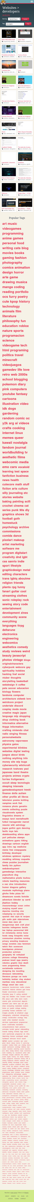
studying (6, 908)
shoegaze (9, 1121)
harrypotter (13, 1092)
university (18, 1097)
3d (27, 514)
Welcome (4, 193)
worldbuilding (13, 452)
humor (5, 887)
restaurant (17, 1058)
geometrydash (20, 1165)
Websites (9, 8)
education (10, 325)
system (19, 812)
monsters (10, 1049)
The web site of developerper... (25, 178)
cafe (12, 999)
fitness (23, 733)
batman (12, 1117)
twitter (28, 1156)
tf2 (14, 954)
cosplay (6, 709)
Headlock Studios (7, 147)
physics (6, 744)
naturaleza (9, 1175)
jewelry (25, 960)
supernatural (13, 1022)
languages (9, 625)
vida (27, 1060)
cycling (22, 1099)
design (7, 272)
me (17, 548)
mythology (17, 890)
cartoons (9, 398)
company (26, 1121)
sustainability (5, 1084)
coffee (21, 684)
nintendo (17, 730)
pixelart (7, 540)
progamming (13, 965)
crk (22, 1121)
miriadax (19, 1163)
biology (6, 691)
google (25, 1150)
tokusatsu (4, 1183)
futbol (5, 821)
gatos (15, 744)
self (26, 1177)
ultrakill (12, 1128)
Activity (6, 15)
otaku (3, 1080)
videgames (4, 1173)
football (7, 518)
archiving (10, 1181)
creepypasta (20, 849)
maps (21, 1051)
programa (26, 1076)
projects (7, 775)
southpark (19, 1036)
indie (21, 561)
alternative (22, 723)
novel (28, 996)
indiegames (16, 927)
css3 (13, 1167)
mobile (13, 1103)
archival (21, 1181)
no (14, 913)
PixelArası (21, 162)
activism (17, 952)
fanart (6, 591)
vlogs (10, 1111)
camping (4, 1126)
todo (19, 1138)
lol (3, 932)
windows (6, 856)
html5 (27, 789)
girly (26, 1003)
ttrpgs (5, 726)
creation (27, 1072)
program (8, 553)
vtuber (6, 677)
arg (11, 423)
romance (6, 806)
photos (7, 660)
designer (14, 1171)
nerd (3, 1034)
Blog (22, 1196)
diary (22, 384)
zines (24, 613)
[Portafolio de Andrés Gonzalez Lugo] (9, 49)
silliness (3, 1171)
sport (6, 565)
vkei (12, 916)
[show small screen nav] (32, 1)
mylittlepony (5, 1113)
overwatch (24, 1154)
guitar (15, 591)
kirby (23, 1064)
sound (22, 1049)
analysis (16, 1066)
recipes (26, 916)
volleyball (20, 954)
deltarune (8, 630)
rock (26, 600)
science (8, 340)
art (4, 223)
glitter (18, 1126)
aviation (19, 1084)
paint (28, 1179)
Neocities (7, 1192)
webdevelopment (10, 868)
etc (26, 493)
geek (22, 1126)
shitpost (14, 1126)
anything (17, 758)
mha (6, 1154)
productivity (14, 1173)
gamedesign (8, 871)
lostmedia (4, 1128)
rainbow (12, 1161)
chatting (24, 1045)
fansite (25, 927)
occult (5, 782)
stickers (19, 989)
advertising (10, 1158)
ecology (20, 1017)
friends (18, 583)
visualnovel (18, 1053)
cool (23, 591)
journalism (23, 862)
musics (20, 1130)
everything (9, 621)
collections (16, 1159)
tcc (13, 1053)
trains (4, 1008)
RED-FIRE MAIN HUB (8, 39)
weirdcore (8, 702)
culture (23, 488)
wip (18, 761)
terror (22, 1070)
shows (19, 514)
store (20, 999)
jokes (25, 1179)
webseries (5, 1076)
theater (4, 992)
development (11, 613)
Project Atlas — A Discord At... (25, 193)
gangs (31, 210)
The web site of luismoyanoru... (9, 101)
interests (18, 786)
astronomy (8, 740)
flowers (16, 691)
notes (18, 1109)
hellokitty (6, 979)
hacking (6, 674)
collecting (15, 809)
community (10, 617)
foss (27, 1103)
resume (6, 824)
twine (15, 1003)
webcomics (10, 642)
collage (14, 957)
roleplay (16, 600)
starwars (5, 1003)
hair (10, 1076)
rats (27, 1078)
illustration (10, 403)
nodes (14, 133)
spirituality (8, 670)
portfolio (22, 291)
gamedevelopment (12, 789)
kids (25, 1117)
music (12, 223)
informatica (8, 723)
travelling (20, 971)
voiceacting (15, 1101)
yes (19, 1045)
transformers (14, 987)
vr (23, 815)
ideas (7, 1051)
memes (8, 437)
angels (9, 1056)
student (27, 979)
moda (15, 709)
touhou (26, 877)
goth (17, 518)
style (17, 916)
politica (17, 1179)
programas (28, 87)
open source (14, 1192)
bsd (22, 1055)
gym (18, 827)
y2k (5, 423)
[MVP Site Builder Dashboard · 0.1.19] (9, 202)
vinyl (29, 1136)
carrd (27, 899)
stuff (26, 484)
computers (18, 389)
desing (28, 1154)
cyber (4, 1020)
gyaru (17, 840)
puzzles (13, 862)
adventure (7, 899)
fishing (23, 1058)
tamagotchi (24, 1163)
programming (7, 41)
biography (9, 1183)
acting (18, 994)
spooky (16, 1161)
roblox (21, 210)
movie (23, 709)
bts (13, 971)
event (26, 1031)
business (22, 476)
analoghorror (6, 1095)
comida (7, 536)
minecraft (9, 359)
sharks (27, 987)
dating (20, 1161)
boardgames (7, 949)
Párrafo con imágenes (8, 86)
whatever (20, 1013)
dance (17, 536)
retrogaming (24, 1015)
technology (31, 195)
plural (21, 1062)
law (3, 930)
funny (21, 587)
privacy (5, 941)
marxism (10, 1152)
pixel (27, 924)
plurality (11, 1013)
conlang (25, 1115)
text (3, 1074)
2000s (22, 374)
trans (5, 578)
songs (5, 943)
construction (12, 1017)
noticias (4, 1138)
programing (6, 72)
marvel (25, 821)
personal (9, 243)
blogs (27, 659)
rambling (14, 1156)
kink (8, 1165)
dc (24, 1034)
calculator (21, 1140)
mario (25, 999)
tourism (20, 1068)
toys (11, 831)
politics (8, 354)
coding (19, 286)
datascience (4, 1181)
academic (22, 1103)
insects (4, 1031)
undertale (7, 705)
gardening (10, 413)
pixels (19, 877)
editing (7, 574)
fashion (21, 257)
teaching (14, 880)
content (14, 1121)
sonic (6, 600)
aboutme (24, 578)
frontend (27, 1171)
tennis (23, 1078)
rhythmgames (23, 1136)
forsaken (4, 1123)
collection (19, 1010)
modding (6, 859)
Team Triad (21, 39)
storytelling (8, 681)
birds (22, 754)
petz (24, 1088)
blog (25, 248)
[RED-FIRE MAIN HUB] (9, 33)
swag (10, 935)
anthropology (17, 1074)
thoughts (16, 677)
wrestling (14, 941)
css (27, 118)
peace (13, 1179)
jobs (27, 102)
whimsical (20, 1150)
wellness (20, 1076)
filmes (23, 965)
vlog (21, 979)
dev (16, 984)
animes (17, 775)
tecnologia (24, 782)
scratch (22, 996)
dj (15, 1013)
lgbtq (13, 578)
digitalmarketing (6, 1078)
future (23, 1148)
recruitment (31, 102)
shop (5, 719)
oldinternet (26, 1130)
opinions (14, 1177)
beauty (7, 655)
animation (22, 267)
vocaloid (23, 467)
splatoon (16, 856)
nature (7, 330)
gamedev (9, 369)
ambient (14, 1076)
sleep (13, 782)
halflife (29, 1177)
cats (17, 248)
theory (29, 1111)
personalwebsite (11, 737)
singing (13, 733)
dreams (17, 815)
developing (20, 1173)
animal (27, 1128)
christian (17, 1072)
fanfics (24, 1107)
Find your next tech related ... (25, 101)
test (17, 471)
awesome (5, 987)
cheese (14, 1165)
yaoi (26, 768)
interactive (21, 871)
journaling (16, 493)
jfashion (6, 902)
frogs (25, 1082)
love (26, 369)
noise (26, 935)
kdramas (16, 1093)
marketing (17, 544)
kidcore (27, 1070)
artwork (26, 1055)
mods (3, 1093)
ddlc (7, 1177)
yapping (24, 1074)
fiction (6, 488)
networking (5, 1090)
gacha (15, 1088)
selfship (16, 1113)
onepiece (19, 1107)
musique (26, 1142)
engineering (10, 638)
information (16, 726)
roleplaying (7, 913)
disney (17, 1134)
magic (15, 712)
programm (4, 1161)
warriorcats (10, 1034)
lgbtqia (4, 1041)
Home (3, 132)
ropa (28, 1047)
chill (27, 1058)
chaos (6, 1132)
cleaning (4, 1062)
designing (6, 971)
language (7, 716)
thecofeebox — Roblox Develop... (25, 208)
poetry (23, 296)
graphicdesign (12, 570)
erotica (10, 1105)
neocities (9, 1130)
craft (22, 924)
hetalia (18, 1092)
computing (10, 1006)
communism (7, 938)
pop (19, 1003)
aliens (21, 834)
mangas (11, 1055)
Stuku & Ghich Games (8, 178)
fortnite (25, 896)
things (5, 984)
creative (6, 712)
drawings (7, 843)
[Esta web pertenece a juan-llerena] (25, 79)
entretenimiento (26, 1169)
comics (8, 267)
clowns (4, 1001)
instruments (4, 1158)
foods (4, 935)
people (4, 1047)
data (10, 922)
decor (12, 1124)
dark (17, 924)
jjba (12, 1099)
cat (26, 505)
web (11, 72)
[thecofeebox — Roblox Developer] (25, 202)
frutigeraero (17, 779)
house (13, 1154)
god (24, 989)
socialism (5, 1045)
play (6, 1115)
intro (9, 846)
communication (19, 1132)
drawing (8, 282)
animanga (5, 1055)
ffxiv (10, 946)
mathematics (8, 877)
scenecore (18, 946)
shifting (23, 1167)
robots (5, 880)
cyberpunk (8, 667)
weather (10, 1041)
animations (7, 840)
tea (7, 996)
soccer (12, 688)
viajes (28, 1146)
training (4, 1142)
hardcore (22, 1060)
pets (4, 688)
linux (19, 432)
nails (16, 1082)
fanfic (5, 831)
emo (5, 466)
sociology (17, 1047)
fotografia (18, 935)
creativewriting (13, 1136)
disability (4, 1152)
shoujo (4, 1130)
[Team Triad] (25, 33)
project (19, 702)
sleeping (7, 786)
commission (24, 1138)
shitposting (5, 1088)
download (19, 1183)
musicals (6, 890)
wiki (13, 824)
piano (27, 890)
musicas (4, 1105)
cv (24, 1093)
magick (25, 1165)
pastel (12, 1008)
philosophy (11, 320)
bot (9, 1124)
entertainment (11, 608)
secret (25, 1181)
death (25, 962)
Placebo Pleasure (7, 116)
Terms (17, 1198)
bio (11, 865)
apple (8, 1136)
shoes (26, 1062)
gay (28, 667)
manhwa (6, 982)
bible (27, 1064)
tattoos (13, 1043)
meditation (9, 1138)
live (9, 1115)
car (20, 976)
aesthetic (9, 457)
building (24, 1097)
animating (14, 1144)
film (18, 311)
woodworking (8, 1179)
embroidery (4, 1156)
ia (14, 1134)
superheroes (26, 1113)
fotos (9, 1154)
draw (4, 1006)
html (16, 56)
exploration (4, 1159)
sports (18, 330)
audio (9, 919)
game (14, 277)
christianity (11, 932)
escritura (12, 1119)
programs (25, 1119)
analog (12, 1051)
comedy (22, 647)
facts (20, 1154)
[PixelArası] (25, 156)
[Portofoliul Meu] (9, 64)
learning (7, 471)
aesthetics (9, 647)
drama (29, 1045)
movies (8, 252)
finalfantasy (10, 1169)
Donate (13, 1196)
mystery (26, 856)
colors (4, 1058)
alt (20, 922)
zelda (3, 1154)
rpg (14, 587)
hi (21, 1043)
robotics (6, 962)
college (17, 1008)
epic (22, 1041)
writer (3, 1103)
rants (24, 1084)
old (23, 1003)
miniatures (23, 1175)
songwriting (16, 1142)
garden (27, 1092)
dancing (26, 827)
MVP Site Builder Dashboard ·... (9, 208)
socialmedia (7, 968)
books (19, 252)
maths (22, 987)
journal (20, 447)
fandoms (7, 695)
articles (18, 1121)
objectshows (23, 919)
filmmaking (23, 957)
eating (9, 1068)
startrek (24, 1123)
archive (24, 527)
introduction (20, 884)
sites (27, 1086)
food (20, 243)
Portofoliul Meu (6, 70)
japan (23, 712)
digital (17, 751)
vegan (18, 1156)
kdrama (17, 1051)
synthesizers (19, 1146)
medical (11, 1045)
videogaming (9, 1074)
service (4, 1070)
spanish (5, 916)
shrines (20, 1105)
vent (21, 984)
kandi (24, 1038)
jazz (10, 1003)
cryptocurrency (12, 1146)
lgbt (24, 557)
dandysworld (5, 1119)
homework (12, 1090)
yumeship (5, 1010)
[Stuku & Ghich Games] (9, 172)
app (4, 846)
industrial (9, 1144)
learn (3, 1066)
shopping (24, 716)
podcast (6, 960)
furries (6, 779)
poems (16, 799)
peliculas (11, 837)
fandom (8, 447)
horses (12, 1010)
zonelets (12, 943)
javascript (19, 655)
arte (5, 277)
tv (26, 452)
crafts (6, 427)
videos (24, 423)
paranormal (19, 930)
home (25, 932)
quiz (16, 1128)
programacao (6, 1072)
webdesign (8, 684)
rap (14, 846)
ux (3, 1115)
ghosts (21, 1101)
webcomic (10, 462)
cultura (4, 1049)
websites (6, 210)
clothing (14, 719)
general (12, 1082)
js (29, 1058)
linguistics (7, 815)
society (8, 1103)
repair (29, 1163)
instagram (10, 1140)
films (21, 457)
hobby (15, 902)
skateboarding (9, 834)
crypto (25, 775)
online (27, 905)
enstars (18, 1078)
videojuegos (11, 364)
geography (7, 954)
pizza (18, 893)
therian (12, 1036)
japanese (7, 772)
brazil (12, 1072)
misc (17, 996)
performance (5, 1117)
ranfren (14, 1183)
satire (21, 1142)
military (4, 1144)
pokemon (9, 384)
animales (5, 1029)
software (8, 548)
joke (8, 1161)
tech (23, 345)
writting (4, 1060)
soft (14, 1109)
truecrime (27, 1049)
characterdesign (9, 905)
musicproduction (6, 1107)
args (3, 996)
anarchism (21, 992)
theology (11, 1086)
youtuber (4, 1140)
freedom (27, 1056)
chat (26, 730)
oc (28, 418)
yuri (4, 837)
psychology (10, 527)
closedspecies (6, 1099)
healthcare (10, 1060)
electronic (5, 989)
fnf (23, 893)
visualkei (26, 1158)
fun (23, 320)
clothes (22, 595)
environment (16, 1001)
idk (4, 408)
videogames (13, 149)
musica (21, 282)
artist (5, 544)
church (26, 1140)
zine (11, 884)
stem (10, 1150)
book (22, 719)
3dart (17, 1103)
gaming (26, 195)
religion (7, 583)
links (12, 893)
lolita (16, 999)
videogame (10, 345)
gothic (12, 827)
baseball (15, 1020)
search (4, 1068)
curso (10, 1088)
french (24, 1111)
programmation (18, 1124)
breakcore (23, 941)
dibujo (24, 1124)
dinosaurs (6, 973)
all (19, 796)
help (25, 1017)
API (27, 1196)
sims (8, 1142)
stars (16, 922)
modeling (9, 1053)
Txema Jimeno (22, 55)
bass (22, 1156)
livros (28, 989)
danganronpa (8, 924)
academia (18, 1064)
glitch (9, 1101)
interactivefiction (17, 1158)
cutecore (8, 484)
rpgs (19, 960)
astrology (20, 824)
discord (21, 195)
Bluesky (26, 1192)
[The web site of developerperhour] (25, 172)
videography (6, 1015)
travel (19, 354)
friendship (17, 1070)
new (25, 1146)
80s (3, 999)
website (18, 497)
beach (16, 1154)
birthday (6, 852)
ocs (5, 296)
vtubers (25, 1006)
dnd (18, 557)
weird (26, 651)
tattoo (20, 1093)
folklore (15, 1105)
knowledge (11, 1070)
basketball (22, 681)
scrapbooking (10, 1080)
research (7, 768)
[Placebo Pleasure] (9, 110)
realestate (18, 1006)
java (21, 149)
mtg (16, 1117)
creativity (8, 557)
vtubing (27, 1152)
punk (15, 510)
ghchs (5, 893)
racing (27, 1066)
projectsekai (24, 1183)
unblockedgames (6, 1148)
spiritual (6, 1167)
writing (7, 248)
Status (10, 1198)
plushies (18, 938)
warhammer (4, 1169)
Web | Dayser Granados (25, 132)
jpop (11, 994)
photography (12, 262)
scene (23, 617)
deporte (24, 1001)
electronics (9, 634)
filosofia (15, 1138)
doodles (9, 1126)
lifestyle (16, 565)
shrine (19, 932)
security (20, 913)
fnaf (14, 674)
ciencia (29, 1165)
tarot (12, 818)
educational (21, 982)
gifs (4, 919)
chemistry (5, 994)
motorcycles (8, 1171)
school (7, 379)
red (21, 1169)
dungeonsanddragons (6, 1163)
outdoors (18, 968)
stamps (20, 837)
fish (20, 803)
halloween (5, 1064)
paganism (14, 1150)
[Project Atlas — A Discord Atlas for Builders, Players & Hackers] (25, 187)
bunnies (6, 927)
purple (4, 1056)
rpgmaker (15, 1111)
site (13, 761)
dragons (14, 887)
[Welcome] (9, 187)
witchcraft (24, 765)
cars (13, 466)
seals (20, 1111)
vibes (11, 1134)
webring (4, 1177)
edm (28, 1053)
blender (17, 899)
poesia (20, 1088)
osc (6, 884)
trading (10, 1031)
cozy (13, 982)
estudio (20, 1115)
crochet (7, 505)
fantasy (21, 393)
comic (20, 418)
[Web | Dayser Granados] (25, 126)
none (4, 965)
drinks (14, 1181)
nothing (6, 758)
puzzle (24, 809)
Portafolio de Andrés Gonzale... (9, 55)
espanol (28, 1159)
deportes (6, 911)
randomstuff (5, 1150)
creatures (14, 1163)
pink (5, 389)
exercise (10, 1156)
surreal (16, 1086)
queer (19, 437)
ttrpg (20, 625)
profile (13, 796)
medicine (21, 846)
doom (4, 1024)
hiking (24, 840)
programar (18, 1034)
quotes (29, 1097)
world (3, 1053)
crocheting (25, 1090)
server (11, 1113)
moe (3, 1132)
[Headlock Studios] (9, 141)
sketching (16, 1049)
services (5, 1022)
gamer (17, 1029)
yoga (26, 1013)
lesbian (15, 979)
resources (24, 880)
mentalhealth (22, 818)
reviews (16, 651)
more (20, 1152)
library (13, 1078)
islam (22, 1158)
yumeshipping (5, 1134)
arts (14, 488)
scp (3, 1146)
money (6, 761)
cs (18, 1136)
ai (16, 423)
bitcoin (8, 1043)
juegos (6, 754)
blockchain (4, 1124)
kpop (14, 301)
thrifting (10, 1062)
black (23, 1152)
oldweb (21, 698)
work (14, 803)
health (15, 480)
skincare (13, 1038)
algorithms (29, 164)
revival (19, 1144)
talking (26, 1099)
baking (7, 501)
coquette (25, 859)
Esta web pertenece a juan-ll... (25, 86)
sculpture (11, 1064)
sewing (7, 604)
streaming (9, 595)
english (25, 843)
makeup (19, 540)
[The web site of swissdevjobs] (25, 141)
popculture (7, 874)
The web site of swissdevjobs (25, 147)
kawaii (7, 442)
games (18, 238)
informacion (12, 1132)
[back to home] (3, 2)
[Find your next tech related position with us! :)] (25, 95)
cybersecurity (10, 765)
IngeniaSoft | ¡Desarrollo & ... (9, 162)
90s (21, 510)
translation (19, 1024)
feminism (26, 943)
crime (23, 1144)
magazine (5, 1086)
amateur (6, 179)
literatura (6, 976)
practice (15, 1123)
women (17, 1080)
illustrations (14, 1115)
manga (7, 286)
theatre (24, 772)
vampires (6, 803)
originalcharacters (12, 663)
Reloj (19, 70)
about (14, 754)
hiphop (9, 930)
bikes (25, 1126)
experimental (9, 747)
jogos (5, 827)
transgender (15, 821)
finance (6, 793)
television (7, 799)
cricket (8, 1066)
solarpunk (15, 1140)
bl (21, 916)
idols (20, 1148)
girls (9, 1001)
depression (9, 1093)
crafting (6, 730)
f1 (14, 994)
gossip (25, 1156)
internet (8, 432)
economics (27, 1051)
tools (14, 210)
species (23, 1128)
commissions (11, 531)
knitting (25, 799)
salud (25, 1041)
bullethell (6, 118)
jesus (8, 999)
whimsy (16, 859)
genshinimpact (10, 1097)
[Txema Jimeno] (25, 49)
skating (23, 1008)
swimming (26, 1043)
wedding (14, 1068)
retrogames (5, 1082)
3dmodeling (17, 973)
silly (5, 493)
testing (25, 751)
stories (7, 497)
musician (4, 1175)
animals (8, 311)
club (23, 1177)
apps (21, 56)
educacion (23, 688)
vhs (18, 1056)
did (24, 1086)
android (24, 994)
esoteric (28, 1109)
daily (19, 1128)
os (8, 1128)
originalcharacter (24, 1134)
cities (3, 1179)
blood (27, 1144)
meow (5, 922)
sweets (4, 1136)
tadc (3, 1167)
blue (20, 962)
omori (11, 984)
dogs (12, 408)
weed (26, 1036)
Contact (23, 1198)
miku (28, 1034)
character (5, 1111)
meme (5, 849)
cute (5, 301)
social (21, 674)
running (26, 938)
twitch (5, 946)
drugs (3, 1097)
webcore (20, 667)
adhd (11, 1142)
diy (27, 510)
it (16, 684)
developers (13, 41)
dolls (14, 793)
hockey (14, 1056)
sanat (19, 1123)
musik (18, 1169)
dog (16, 874)
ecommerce (12, 992)
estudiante (13, 1084)
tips (24, 1173)
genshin (23, 806)
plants (6, 587)
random (8, 418)
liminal (26, 1095)
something (4, 1165)
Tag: (3, 23)
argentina (19, 1177)
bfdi (26, 930)
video (24, 403)
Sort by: (4, 19)
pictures (6, 957)
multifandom (10, 1159)
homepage (16, 1062)
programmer (23, 1022)
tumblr (12, 1029)
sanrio (12, 561)
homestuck (9, 523)
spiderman (20, 1117)
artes (9, 1020)
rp (23, 899)
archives (10, 1109)
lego (21, 1031)
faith (15, 1169)
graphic (14, 962)
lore (28, 698)
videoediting (25, 1029)
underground (15, 1130)
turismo (20, 1082)
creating (21, 1095)
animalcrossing (22, 1159)
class (6, 1146)
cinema (18, 505)
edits (17, 1181)
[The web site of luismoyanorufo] (9, 95)
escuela (21, 1020)
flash (17, 1027)
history (24, 301)
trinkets (16, 1031)
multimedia (11, 1024)
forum (19, 1038)
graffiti (21, 1086)
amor (20, 908)
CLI (18, 1196)
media (24, 462)
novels (17, 896)
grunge (14, 976)
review (3, 1121)
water (22, 1092)
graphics (8, 514)
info (25, 758)
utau (19, 943)
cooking (18, 427)
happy (10, 1177)
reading (8, 291)
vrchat (13, 1148)
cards (13, 1107)
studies (23, 1171)
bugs (24, 761)
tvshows (18, 768)
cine (22, 911)
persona (22, 1027)
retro (6, 374)
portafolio (12, 56)
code (24, 604)
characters (20, 574)
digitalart (21, 553)
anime (7, 238)
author (24, 1053)
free (11, 849)
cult (16, 1167)
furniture (16, 1099)
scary (22, 1072)
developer (17, 852)
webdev (10, 210)
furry (13, 296)
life (20, 369)
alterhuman (5, 1092)
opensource (10, 1047)
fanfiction (8, 476)
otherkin (16, 1060)
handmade (10, 1123)
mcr (24, 1010)
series (6, 510)
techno (18, 1043)
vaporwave (22, 740)
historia (12, 989)
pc (8, 1008)
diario (10, 1167)
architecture (9, 698)
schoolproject (14, 1095)
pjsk (14, 919)
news (6, 480)
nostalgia (20, 442)
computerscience (8, 1027)
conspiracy (26, 1068)
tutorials (4, 1109)
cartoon (16, 843)
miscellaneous (15, 1175)
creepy (4, 1017)
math (18, 484)
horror (19, 272)
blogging (21, 379)
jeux (11, 1165)
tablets (24, 56)
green (4, 1043)
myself (14, 908)
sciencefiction (23, 1080)
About (7, 1196)
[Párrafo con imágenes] (9, 79)
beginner (19, 1171)
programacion (13, 335)
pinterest (18, 949)
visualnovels (8, 812)
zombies (9, 1173)
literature (9, 316)
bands (22, 1056)
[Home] (9, 126)
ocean (20, 905)
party (17, 1148)
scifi (27, 501)
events (5, 809)
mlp (16, 716)
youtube (8, 393)
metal (26, 570)
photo (15, 806)
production (7, 952)
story (16, 604)
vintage (18, 660)
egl (12, 1066)
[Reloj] (25, 64)
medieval (22, 1066)
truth (21, 1113)
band (16, 772)
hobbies (20, 670)
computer (18, 695)
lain (16, 831)
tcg (26, 1173)
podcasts (17, 1055)
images (4, 1013)
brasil (13, 960)
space (25, 471)
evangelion (15, 1152)
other (5, 796)
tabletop (23, 1047)
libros (25, 796)
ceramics (18, 1090)
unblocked (15, 1015)
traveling (15, 911)
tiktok (15, 1045)
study (6, 651)
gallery (22, 887)
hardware (5, 1038)
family (5, 865)
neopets (19, 1167)
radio (5, 733)
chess (5, 862)
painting (18, 501)
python (17, 865)
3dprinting (5, 1036)
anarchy (23, 1109)
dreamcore (7, 896)
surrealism (17, 1041)
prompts (21, 1179)
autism (22, 793)
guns (16, 1119)
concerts (4, 1101)
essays (5, 818)
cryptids (26, 1101)
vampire (20, 1119)
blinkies (22, 747)
